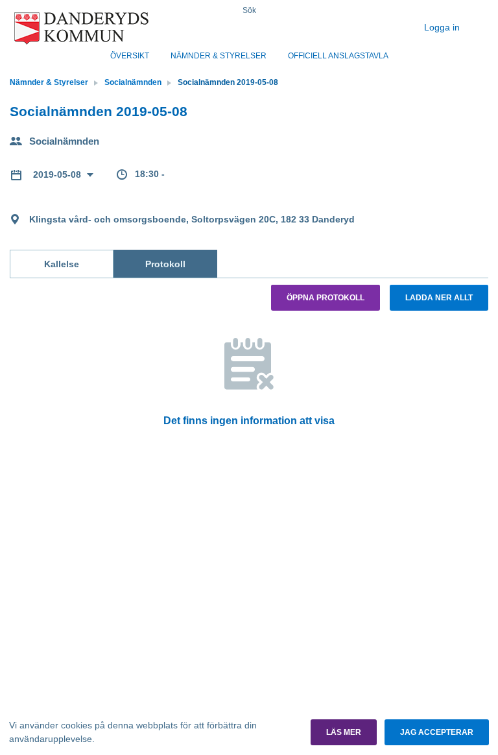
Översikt (129, 55)
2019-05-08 (58, 174)
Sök (249, 10)
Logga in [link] (443, 27)
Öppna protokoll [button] (325, 297)
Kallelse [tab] (61, 264)
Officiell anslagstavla (338, 55)
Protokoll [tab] (165, 264)
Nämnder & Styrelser (219, 55)
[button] (344, 732)
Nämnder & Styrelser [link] (49, 82)
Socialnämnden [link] (132, 82)
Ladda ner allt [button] (439, 297)
